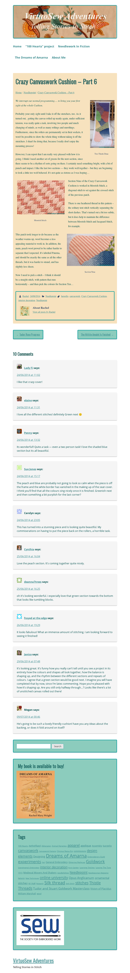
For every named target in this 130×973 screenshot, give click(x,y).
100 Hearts (23, 846)
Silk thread (54, 882)
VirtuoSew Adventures (33, 960)
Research (40, 883)
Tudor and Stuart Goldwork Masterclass (61, 888)
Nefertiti (21, 878)
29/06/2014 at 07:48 (28, 661)
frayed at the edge (35, 618)
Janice (28, 654)
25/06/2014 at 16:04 (28, 556)
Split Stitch (70, 883)
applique (86, 845)
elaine (28, 400)
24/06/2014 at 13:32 (28, 440)
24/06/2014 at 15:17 (28, 476)
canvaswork (75, 296)
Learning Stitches (87, 867)
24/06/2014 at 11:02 (28, 375)
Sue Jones (30, 469)
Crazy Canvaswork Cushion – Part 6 (56, 92)
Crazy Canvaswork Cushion (94, 296)
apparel (74, 845)
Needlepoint (30, 92)
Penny (28, 433)
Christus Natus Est (65, 851)
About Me (59, 57)
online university (54, 877)
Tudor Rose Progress (30, 334)
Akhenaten (46, 846)
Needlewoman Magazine (98, 873)
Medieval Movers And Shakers (39, 872)
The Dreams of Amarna (31, 57)
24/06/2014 (35, 296)
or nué (32, 883)
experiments (29, 861)
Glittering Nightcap (76, 862)
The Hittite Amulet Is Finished (95, 334)
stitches (81, 882)
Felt (43, 862)
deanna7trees (33, 582)
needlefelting (63, 873)
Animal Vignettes (59, 846)
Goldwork (95, 861)
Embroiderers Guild (96, 857)
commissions (80, 851)
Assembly (97, 845)
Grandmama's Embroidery (28, 867)
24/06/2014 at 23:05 (28, 520)
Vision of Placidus (100, 888)
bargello (64, 296)
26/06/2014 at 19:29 (28, 625)
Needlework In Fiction (74, 46)
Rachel (26, 296)
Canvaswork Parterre (47, 851)
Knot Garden (73, 868)
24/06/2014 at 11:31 (28, 407)
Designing (39, 856)
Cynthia (29, 549)
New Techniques (32, 878)
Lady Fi (28, 368)
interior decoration (26, 300)
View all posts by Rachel (44, 311)
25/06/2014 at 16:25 (28, 589)
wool (39, 893)
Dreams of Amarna (66, 856)
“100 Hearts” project (40, 46)
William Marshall (27, 893)
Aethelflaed (35, 845)
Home (17, 46)
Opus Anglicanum (81, 878)
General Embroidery (57, 862)
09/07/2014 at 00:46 (28, 717)
